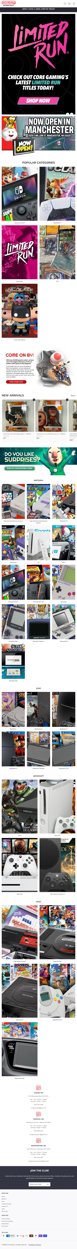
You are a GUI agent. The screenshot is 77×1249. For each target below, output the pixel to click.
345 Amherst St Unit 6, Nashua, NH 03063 (38, 1122)
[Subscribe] (47, 1184)
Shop (3, 1201)
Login (3, 1209)
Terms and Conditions (7, 1221)
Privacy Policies (6, 1218)
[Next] (71, 114)
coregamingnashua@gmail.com (38, 1134)
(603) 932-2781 (38, 1157)
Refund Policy (5, 1223)
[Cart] (69, 4)
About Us (4, 1199)
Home (3, 1196)
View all (73, 395)
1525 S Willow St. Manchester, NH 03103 (38, 1149)
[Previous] (67, 114)
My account (5, 1211)
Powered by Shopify (35, 1244)
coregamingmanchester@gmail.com (38, 1161)
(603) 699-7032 (38, 1131)
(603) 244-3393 (38, 1104)
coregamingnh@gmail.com (38, 1108)
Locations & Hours (6, 1204)
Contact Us (5, 1206)
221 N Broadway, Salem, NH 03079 (38, 1096)
